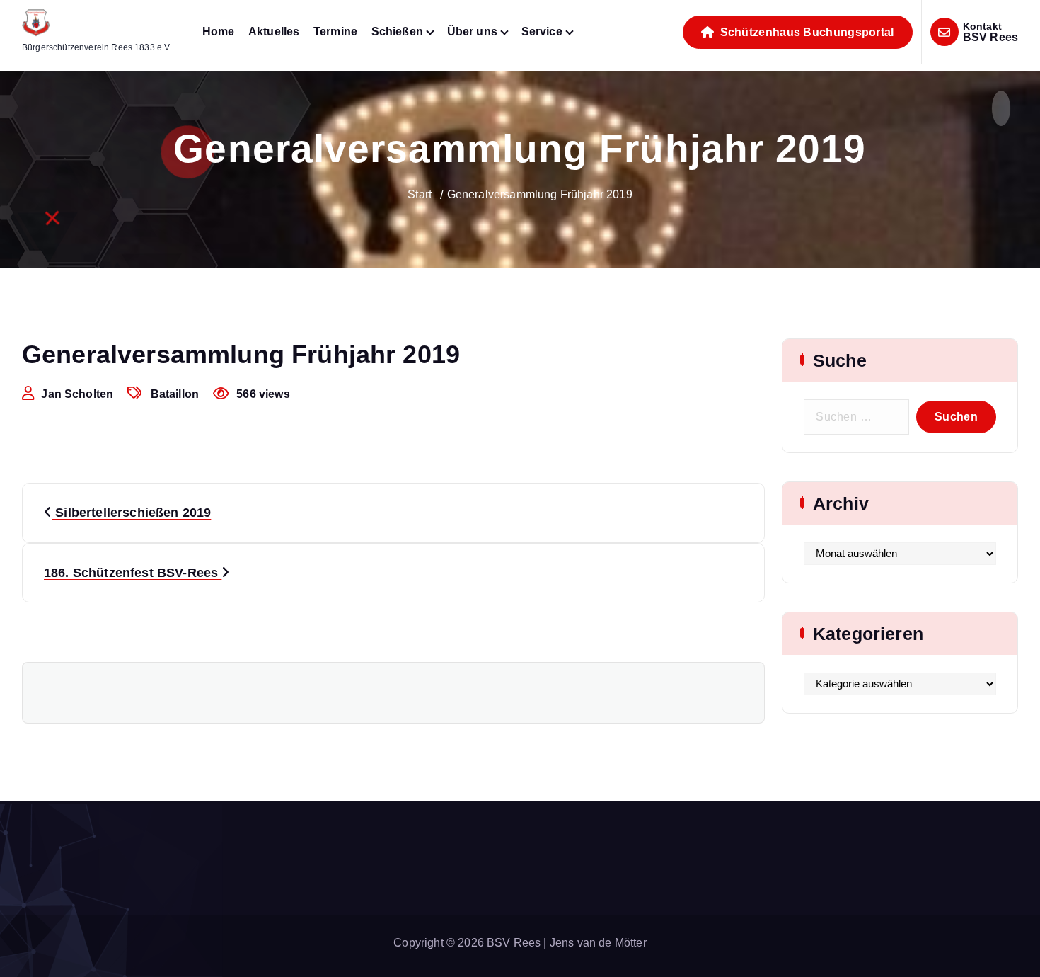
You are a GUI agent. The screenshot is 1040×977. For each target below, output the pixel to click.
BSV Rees (990, 37)
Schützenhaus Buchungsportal (805, 32)
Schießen (397, 31)
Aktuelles (273, 31)
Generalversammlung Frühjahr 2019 (539, 194)
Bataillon (175, 394)
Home (218, 31)
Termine (335, 31)
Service (541, 31)
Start (420, 194)
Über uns (472, 31)
